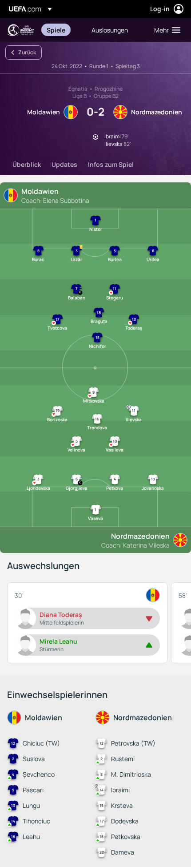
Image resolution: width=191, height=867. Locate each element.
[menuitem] (61, 29)
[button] (165, 29)
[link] (56, 29)
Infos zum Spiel (111, 164)
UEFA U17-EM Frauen (20, 30)
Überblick (26, 164)
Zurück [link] (27, 52)
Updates (64, 164)
